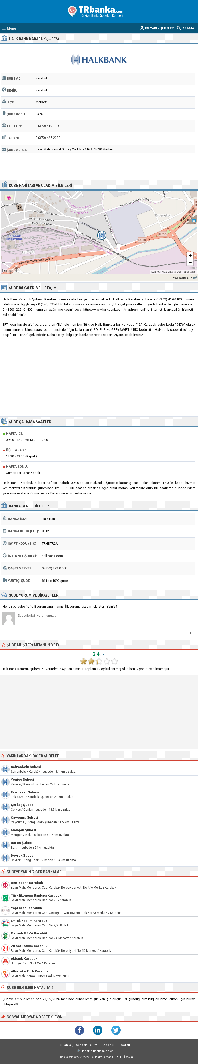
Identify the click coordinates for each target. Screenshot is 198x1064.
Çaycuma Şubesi (24, 817)
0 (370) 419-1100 (48, 126)
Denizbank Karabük (27, 883)
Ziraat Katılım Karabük (29, 946)
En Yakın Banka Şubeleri (97, 1051)
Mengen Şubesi (23, 830)
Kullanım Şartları (101, 1056)
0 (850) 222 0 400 (54, 568)
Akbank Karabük (24, 959)
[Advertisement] (99, 165)
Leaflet (155, 271)
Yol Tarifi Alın (182, 278)
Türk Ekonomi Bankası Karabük (36, 895)
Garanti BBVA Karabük (29, 933)
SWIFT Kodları (102, 1045)
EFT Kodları (122, 1045)
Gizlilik (117, 1056)
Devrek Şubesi (22, 855)
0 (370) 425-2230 (48, 138)
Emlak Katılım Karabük (29, 921)
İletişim (128, 1056)
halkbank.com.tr (54, 556)
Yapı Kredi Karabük (26, 908)
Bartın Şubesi (22, 843)
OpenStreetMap (186, 271)
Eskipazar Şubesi (25, 792)
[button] (99, 232)
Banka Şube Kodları (76, 1045)
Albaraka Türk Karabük (29, 971)
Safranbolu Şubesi (26, 767)
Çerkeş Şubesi (22, 805)
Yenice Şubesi (22, 779)
